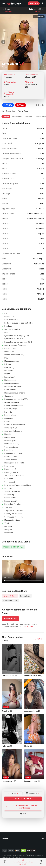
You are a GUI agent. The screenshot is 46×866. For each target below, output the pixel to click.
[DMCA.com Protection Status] (28, 850)
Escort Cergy (11, 111)
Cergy (4, 67)
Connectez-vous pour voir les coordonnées (24, 806)
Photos (6, 117)
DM (24, 814)
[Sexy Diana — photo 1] (19, 42)
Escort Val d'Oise (10, 600)
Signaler (41, 105)
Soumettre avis (10, 618)
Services (28, 117)
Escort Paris (25, 596)
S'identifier (28, 626)
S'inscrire (34, 3)
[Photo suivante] (43, 42)
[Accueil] (3, 111)
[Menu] (3, 3)
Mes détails (17, 117)
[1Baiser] (14, 3)
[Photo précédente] (3, 42)
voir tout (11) (37, 639)
